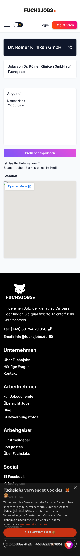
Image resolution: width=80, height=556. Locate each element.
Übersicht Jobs (17, 403)
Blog (7, 410)
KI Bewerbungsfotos (21, 417)
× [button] (75, 488)
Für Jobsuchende (18, 396)
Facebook (16, 476)
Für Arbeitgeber (17, 440)
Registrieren (65, 25)
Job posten (13, 447)
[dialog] (40, 519)
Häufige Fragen (17, 366)
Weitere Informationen (34, 524)
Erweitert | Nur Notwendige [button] (40, 544)
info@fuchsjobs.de (31, 336)
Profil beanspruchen (40, 153)
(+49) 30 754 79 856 (28, 329)
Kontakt (10, 373)
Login (44, 25)
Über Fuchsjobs (17, 360)
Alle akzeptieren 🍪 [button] (40, 532)
